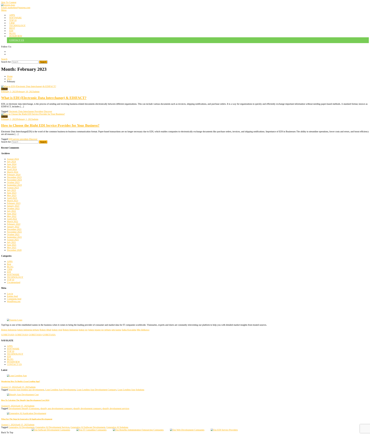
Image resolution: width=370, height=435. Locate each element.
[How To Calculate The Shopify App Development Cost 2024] (185, 394)
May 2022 (11, 216)
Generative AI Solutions (117, 427)
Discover (48, 111)
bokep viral (57, 330)
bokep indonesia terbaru (28, 330)
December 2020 (14, 250)
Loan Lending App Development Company (96, 389)
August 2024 (13, 159)
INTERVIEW (15, 36)
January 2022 (13, 226)
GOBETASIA (7, 334)
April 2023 (12, 198)
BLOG (12, 33)
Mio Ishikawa (143, 330)
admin (36, 91)
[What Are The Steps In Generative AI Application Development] (185, 413)
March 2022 (12, 221)
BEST (12, 28)
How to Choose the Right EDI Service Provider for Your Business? (50, 125)
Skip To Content (8, 2)
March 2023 (12, 200)
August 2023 (13, 187)
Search (4, 59)
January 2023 (13, 206)
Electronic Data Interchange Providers (26, 111)
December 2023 (14, 177)
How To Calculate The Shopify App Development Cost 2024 (25, 400)
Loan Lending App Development (60, 389)
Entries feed (12, 296)
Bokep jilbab (45, 330)
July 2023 (11, 190)
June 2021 (11, 245)
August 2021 (13, 239)
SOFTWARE (15, 17)
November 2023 (14, 180)
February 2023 (13, 203)
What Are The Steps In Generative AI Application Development (26, 419)
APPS (12, 15)
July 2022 (11, 211)
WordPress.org (13, 301)
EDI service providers (18, 139)
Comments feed (14, 299)
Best (9, 264)
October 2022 (13, 208)
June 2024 (11, 164)
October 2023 (13, 182)
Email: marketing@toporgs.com (15, 7)
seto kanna (116, 330)
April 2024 (12, 169)
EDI (11, 31)
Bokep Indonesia (9, 330)
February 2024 (13, 174)
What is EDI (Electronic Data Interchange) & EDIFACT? (43, 98)
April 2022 (12, 219)
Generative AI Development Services (52, 427)
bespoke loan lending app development (26, 389)
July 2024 (11, 161)
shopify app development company (56, 408)
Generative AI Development (21, 427)
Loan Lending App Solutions (131, 389)
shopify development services (115, 408)
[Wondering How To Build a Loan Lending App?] (185, 375)
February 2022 (13, 224)
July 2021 (11, 242)
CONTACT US (16, 40)
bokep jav (83, 330)
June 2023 (11, 193)
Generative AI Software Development (88, 427)
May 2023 (11, 195)
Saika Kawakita (129, 330)
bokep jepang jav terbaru (99, 330)
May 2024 (11, 167)
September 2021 (14, 237)
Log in (10, 293)
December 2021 (14, 229)
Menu (4, 10)
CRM (11, 23)
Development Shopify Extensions (24, 408)
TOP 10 (12, 20)
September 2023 (14, 185)
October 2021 (13, 234)
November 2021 (14, 232)
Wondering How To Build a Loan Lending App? (20, 381)
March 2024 (12, 172)
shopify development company (87, 408)
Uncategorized (13, 282)
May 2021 (11, 247)
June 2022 (11, 213)
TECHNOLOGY (17, 25)
